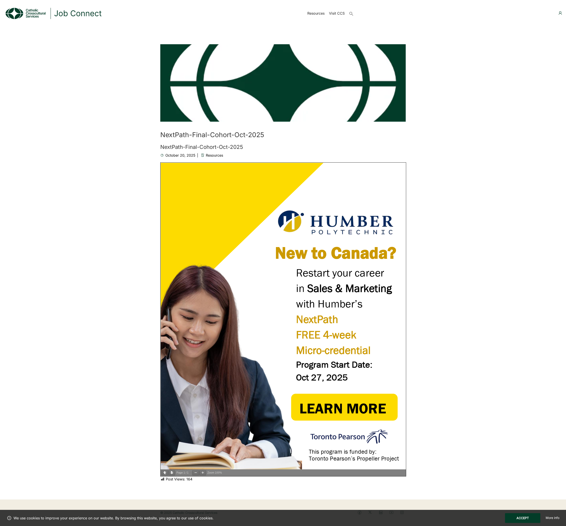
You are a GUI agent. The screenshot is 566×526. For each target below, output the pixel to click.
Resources (316, 13)
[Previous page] (164, 472)
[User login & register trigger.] (560, 13)
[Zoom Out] (195, 472)
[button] (351, 13)
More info (552, 518)
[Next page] (171, 472)
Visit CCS (337, 13)
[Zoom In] (202, 472)
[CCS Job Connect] (53, 13)
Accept (522, 518)
